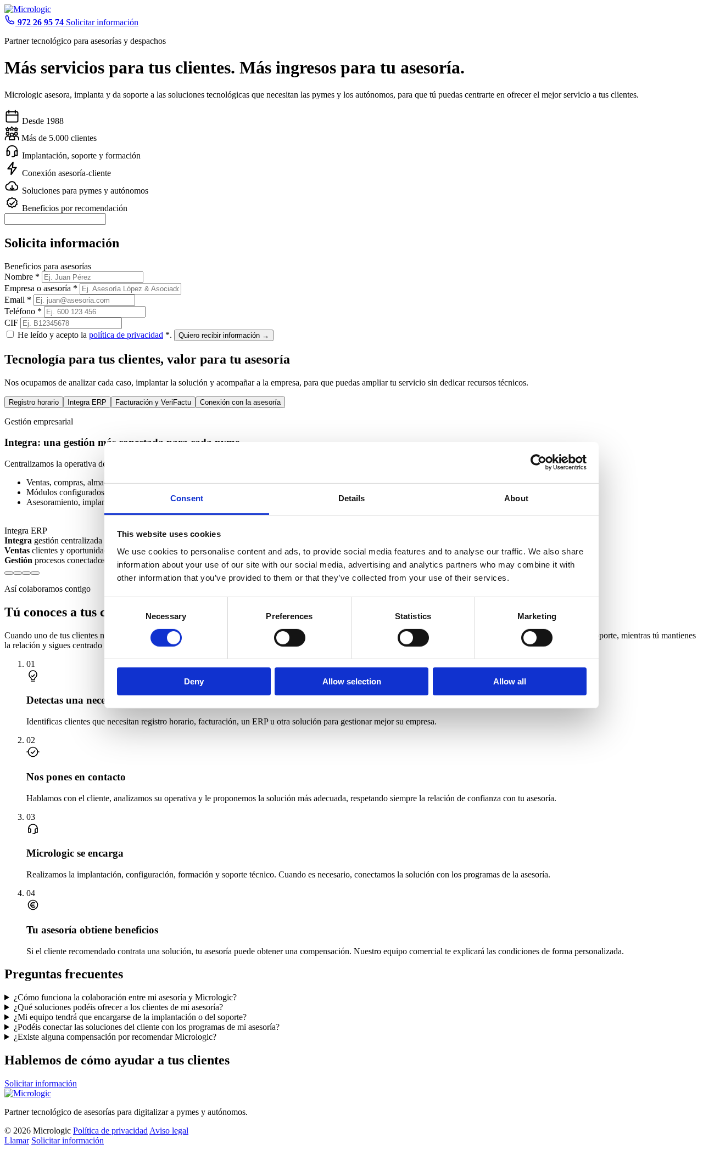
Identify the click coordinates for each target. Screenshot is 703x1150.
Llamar (16, 1140)
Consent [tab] (186, 497)
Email (17, 299)
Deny (194, 681)
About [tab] (516, 497)
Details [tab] (351, 497)
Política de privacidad (110, 1130)
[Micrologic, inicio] (27, 9)
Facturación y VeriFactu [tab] (153, 402)
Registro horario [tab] (34, 402)
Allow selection (351, 681)
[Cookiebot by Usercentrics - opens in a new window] (538, 462)
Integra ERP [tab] (87, 402)
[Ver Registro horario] (8, 573)
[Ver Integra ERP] (17, 573)
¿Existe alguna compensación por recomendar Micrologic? (115, 1036)
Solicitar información (102, 22)
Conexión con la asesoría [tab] (240, 402)
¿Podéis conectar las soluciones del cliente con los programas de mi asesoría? (147, 1027)
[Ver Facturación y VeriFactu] (26, 573)
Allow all (509, 681)
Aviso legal (168, 1130)
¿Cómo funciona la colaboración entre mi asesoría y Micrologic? (125, 997)
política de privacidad (126, 334)
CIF (11, 322)
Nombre (22, 276)
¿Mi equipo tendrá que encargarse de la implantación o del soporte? (130, 1017)
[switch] (289, 638)
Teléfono (23, 311)
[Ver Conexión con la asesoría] (35, 573)
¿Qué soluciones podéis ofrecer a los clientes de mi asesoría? (118, 1007)
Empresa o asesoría (40, 288)
